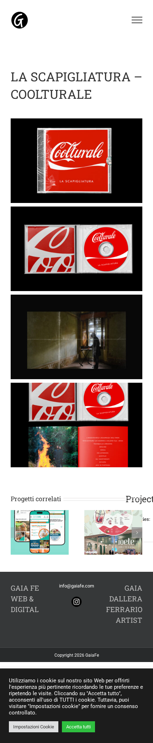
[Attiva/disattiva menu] (137, 20)
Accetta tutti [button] (78, 726)
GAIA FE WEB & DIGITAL (25, 598)
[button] (16, 532)
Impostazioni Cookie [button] (33, 726)
